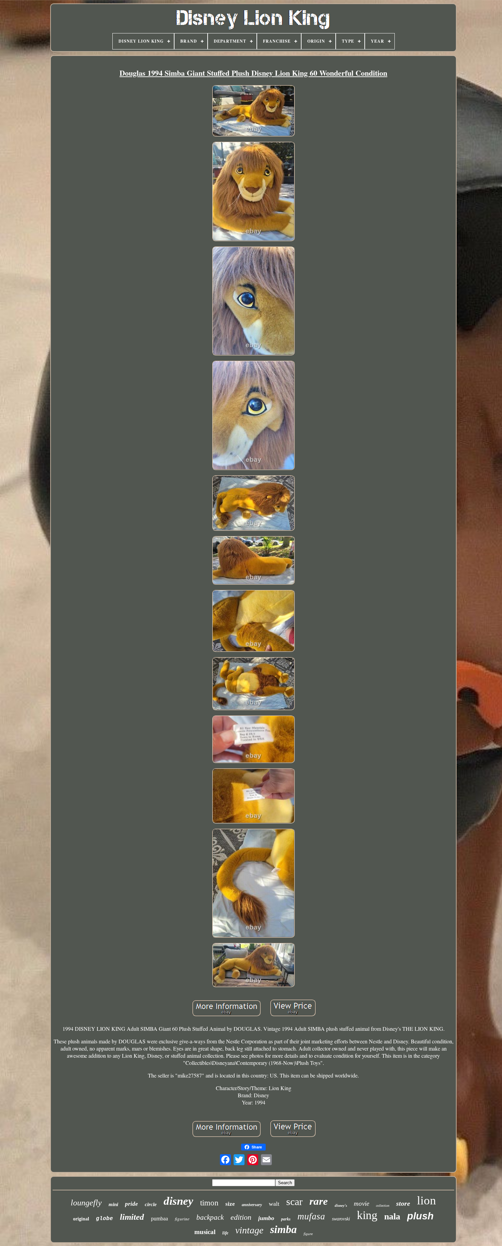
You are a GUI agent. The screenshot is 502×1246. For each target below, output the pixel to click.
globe (104, 1219)
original (81, 1218)
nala (392, 1216)
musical (204, 1231)
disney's (341, 1205)
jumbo (266, 1218)
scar (294, 1201)
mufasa (311, 1216)
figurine (182, 1219)
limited (132, 1216)
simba (283, 1229)
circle (151, 1204)
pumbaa (159, 1218)
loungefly (86, 1202)
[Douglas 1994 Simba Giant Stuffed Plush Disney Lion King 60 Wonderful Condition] (253, 111)
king (367, 1215)
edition (241, 1217)
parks (286, 1219)
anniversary (252, 1204)
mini (113, 1204)
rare (318, 1201)
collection (382, 1205)
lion (426, 1200)
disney (178, 1201)
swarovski (341, 1218)
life (225, 1232)
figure (308, 1234)
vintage (249, 1230)
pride (131, 1204)
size (230, 1204)
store (403, 1203)
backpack (210, 1217)
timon (209, 1203)
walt (274, 1203)
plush (420, 1216)
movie (361, 1203)
